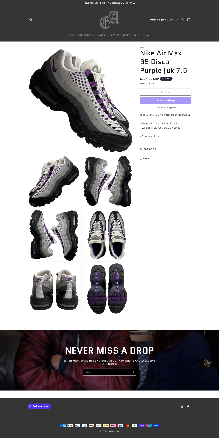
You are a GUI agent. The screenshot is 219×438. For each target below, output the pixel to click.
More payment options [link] (166, 107)
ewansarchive (113, 431)
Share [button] (146, 158)
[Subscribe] (133, 372)
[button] (31, 19)
